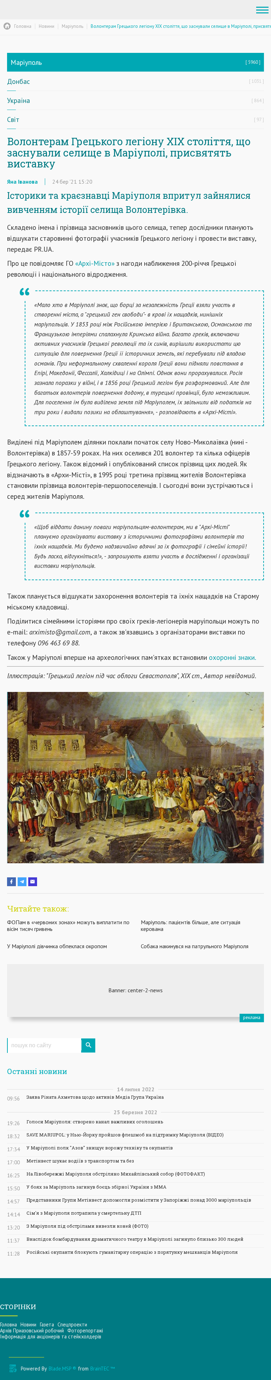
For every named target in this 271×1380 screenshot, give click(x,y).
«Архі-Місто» (94, 263)
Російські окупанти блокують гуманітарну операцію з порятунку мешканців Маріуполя (132, 1252)
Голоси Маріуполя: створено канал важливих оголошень (94, 1121)
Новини (28, 1324)
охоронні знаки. (232, 657)
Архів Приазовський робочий (32, 1330)
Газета (47, 1324)
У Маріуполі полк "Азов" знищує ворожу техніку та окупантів (99, 1148)
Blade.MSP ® (62, 1369)
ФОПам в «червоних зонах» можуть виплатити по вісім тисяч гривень (68, 925)
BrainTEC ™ (102, 1369)
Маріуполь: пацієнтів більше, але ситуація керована (190, 925)
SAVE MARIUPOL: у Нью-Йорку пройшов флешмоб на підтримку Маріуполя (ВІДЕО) (125, 1134)
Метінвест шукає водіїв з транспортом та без (80, 1161)
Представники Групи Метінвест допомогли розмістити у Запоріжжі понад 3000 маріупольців (138, 1200)
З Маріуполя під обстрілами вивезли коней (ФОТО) (87, 1226)
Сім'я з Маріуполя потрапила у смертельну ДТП (83, 1213)
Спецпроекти (72, 1324)
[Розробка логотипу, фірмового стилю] (135, 990)
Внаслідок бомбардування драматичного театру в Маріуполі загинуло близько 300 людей (134, 1239)
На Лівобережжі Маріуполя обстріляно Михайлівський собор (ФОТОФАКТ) (115, 1174)
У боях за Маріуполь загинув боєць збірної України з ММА (96, 1187)
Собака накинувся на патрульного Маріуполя (194, 946)
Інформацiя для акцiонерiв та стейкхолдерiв (50, 1336)
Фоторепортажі (85, 1330)
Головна (8, 1324)
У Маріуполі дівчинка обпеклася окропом (57, 946)
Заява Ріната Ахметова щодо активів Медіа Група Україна (95, 1097)
